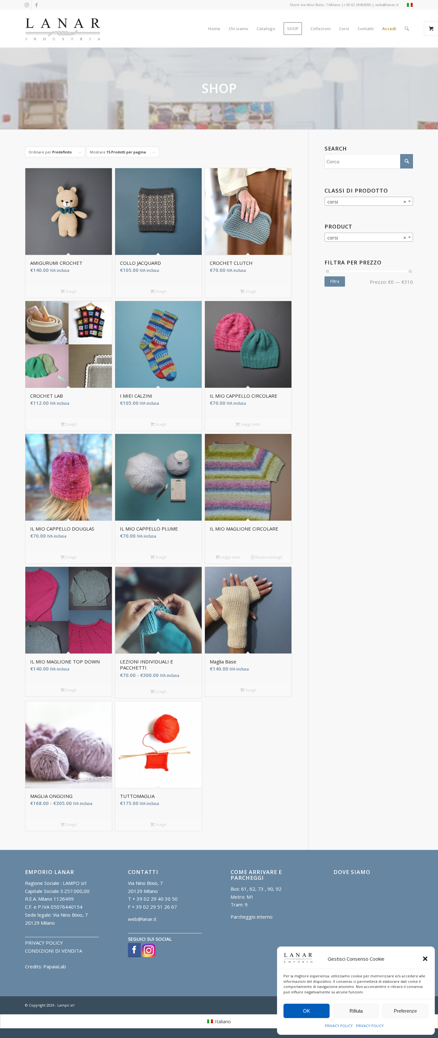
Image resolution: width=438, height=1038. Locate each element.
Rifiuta (356, 1011)
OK (306, 1011)
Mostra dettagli (268, 557)
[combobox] (368, 201)
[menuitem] (214, 29)
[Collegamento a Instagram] (26, 5)
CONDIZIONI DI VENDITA (53, 950)
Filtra (334, 281)
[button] (425, 959)
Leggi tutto (250, 424)
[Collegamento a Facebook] (36, 5)
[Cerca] (406, 29)
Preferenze (405, 1011)
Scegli (71, 291)
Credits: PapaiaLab (45, 966)
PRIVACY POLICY (339, 1025)
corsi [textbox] (366, 201)
